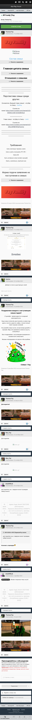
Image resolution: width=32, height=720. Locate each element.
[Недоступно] (16, 628)
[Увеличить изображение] (16, 42)
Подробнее (16, 254)
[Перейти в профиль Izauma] (3, 280)
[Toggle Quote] (3, 532)
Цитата (6, 222)
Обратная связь (16, 709)
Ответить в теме (16, 26)
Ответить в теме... (9, 677)
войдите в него (6, 666)
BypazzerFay (18, 532)
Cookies (23, 709)
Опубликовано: (14, 33)
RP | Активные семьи (16, 21)
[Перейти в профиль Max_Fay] (3, 433)
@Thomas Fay (5, 579)
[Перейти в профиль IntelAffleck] (3, 484)
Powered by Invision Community (16, 712)
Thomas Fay (8, 19)
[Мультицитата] (2, 222)
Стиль (8, 709)
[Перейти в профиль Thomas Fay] (3, 32)
